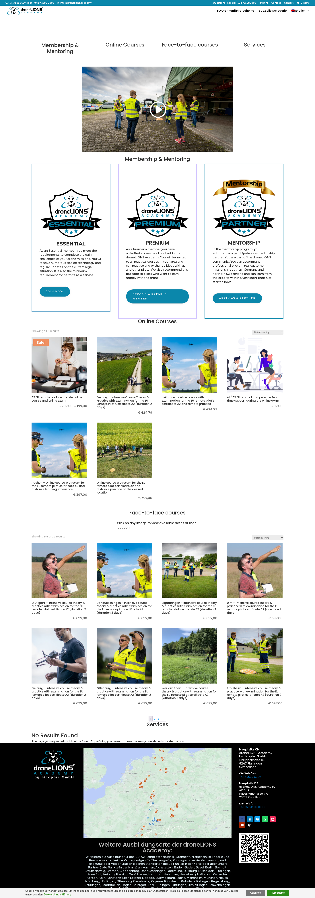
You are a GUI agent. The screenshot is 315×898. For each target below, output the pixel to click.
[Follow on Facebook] (242, 819)
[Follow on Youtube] (242, 825)
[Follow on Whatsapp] (265, 819)
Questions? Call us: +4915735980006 (234, 3)
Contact (276, 3)
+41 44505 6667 (250, 777)
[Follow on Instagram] (273, 819)
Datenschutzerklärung (57, 894)
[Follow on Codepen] (250, 825)
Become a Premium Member (150, 296)
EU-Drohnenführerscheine (235, 11)
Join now (55, 291)
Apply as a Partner (237, 298)
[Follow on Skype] (257, 819)
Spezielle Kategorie (273, 11)
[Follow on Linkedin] (250, 819)
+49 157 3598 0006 (252, 807)
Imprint (263, 3)
